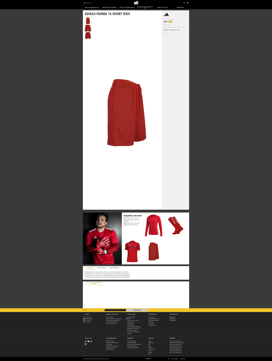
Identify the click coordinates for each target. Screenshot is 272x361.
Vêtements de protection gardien (112, 342)
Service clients (131, 314)
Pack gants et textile (110, 349)
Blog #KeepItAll (173, 318)
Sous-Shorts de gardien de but (133, 347)
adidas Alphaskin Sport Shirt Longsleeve (132, 220)
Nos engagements (111, 338)
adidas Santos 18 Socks (131, 224)
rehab (149, 354)
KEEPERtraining (173, 320)
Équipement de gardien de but (145, 7)
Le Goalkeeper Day (152, 325)
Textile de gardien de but (127, 7)
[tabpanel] (107, 274)
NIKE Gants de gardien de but (175, 349)
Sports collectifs (162, 7)
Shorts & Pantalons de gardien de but (134, 344)
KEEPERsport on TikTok (91, 341)
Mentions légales (174, 358)
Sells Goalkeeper (151, 349)
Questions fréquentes (131, 317)
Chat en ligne (87, 322)
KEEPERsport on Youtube (88, 341)
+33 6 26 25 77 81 (88, 317)
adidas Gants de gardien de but (176, 341)
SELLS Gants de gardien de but (176, 352)
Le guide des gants (131, 325)
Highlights (172, 338)
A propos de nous (151, 317)
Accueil (136, 3)
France (149, 358)
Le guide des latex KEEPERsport (133, 331)
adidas (149, 341)
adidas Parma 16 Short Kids (132, 223)
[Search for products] (184, 2)
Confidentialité (182, 358)
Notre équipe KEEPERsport (153, 320)
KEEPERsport (152, 314)
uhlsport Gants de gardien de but (176, 345)
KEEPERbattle (172, 317)
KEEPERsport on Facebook (85, 341)
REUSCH (150, 347)
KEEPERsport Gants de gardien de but (177, 342)
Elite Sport (150, 352)
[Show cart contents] (187, 2)
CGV (169, 358)
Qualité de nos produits (110, 341)
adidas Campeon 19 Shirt (131, 218)
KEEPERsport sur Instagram (85, 344)
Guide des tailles (130, 323)
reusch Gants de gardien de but (176, 344)
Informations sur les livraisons (133, 320)
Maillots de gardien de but (132, 345)
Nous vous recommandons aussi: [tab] (93, 283)
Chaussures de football (109, 7)
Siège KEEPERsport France (153, 318)
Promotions (180, 7)
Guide (168, 24)
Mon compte (88, 2)
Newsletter (85, 310)
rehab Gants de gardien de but (175, 347)
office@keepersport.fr (89, 318)
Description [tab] (90, 267)
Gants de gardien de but (92, 7)
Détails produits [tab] (102, 267)
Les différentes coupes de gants (133, 328)
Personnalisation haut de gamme (112, 345)
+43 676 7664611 (88, 320)
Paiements (129, 318)
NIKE (149, 344)
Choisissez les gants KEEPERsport (134, 326)
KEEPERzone (174, 314)
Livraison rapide (109, 344)
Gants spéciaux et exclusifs (111, 347)
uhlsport (150, 350)
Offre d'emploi (151, 322)
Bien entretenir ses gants (132, 330)
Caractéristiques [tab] (114, 267)
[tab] (88, 20)
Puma (149, 345)
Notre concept (151, 323)
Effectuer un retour (130, 322)
